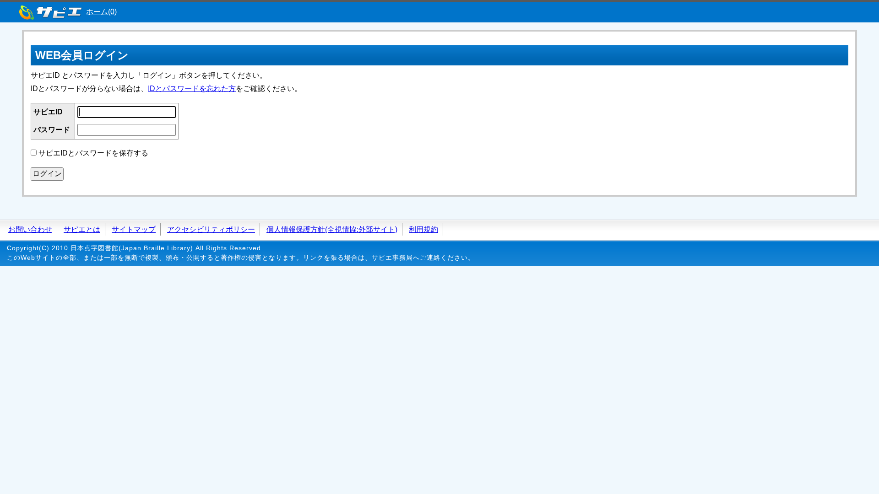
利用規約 (423, 229)
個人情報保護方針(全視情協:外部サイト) (331, 229)
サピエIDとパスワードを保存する (93, 153)
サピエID (48, 112)
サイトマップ (134, 229)
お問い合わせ (30, 229)
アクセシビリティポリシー (211, 229)
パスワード (51, 130)
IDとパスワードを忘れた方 (192, 88)
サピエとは (82, 229)
